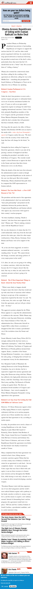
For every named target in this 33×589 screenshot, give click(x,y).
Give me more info (5, 583)
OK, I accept (4, 586)
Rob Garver (5, 37)
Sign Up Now (26, 21)
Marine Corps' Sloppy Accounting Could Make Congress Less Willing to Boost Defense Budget (16, 541)
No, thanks (13, 586)
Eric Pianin (12, 37)
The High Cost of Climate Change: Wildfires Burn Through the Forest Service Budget (14, 530)
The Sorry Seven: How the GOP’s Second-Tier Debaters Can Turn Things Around (16, 519)
